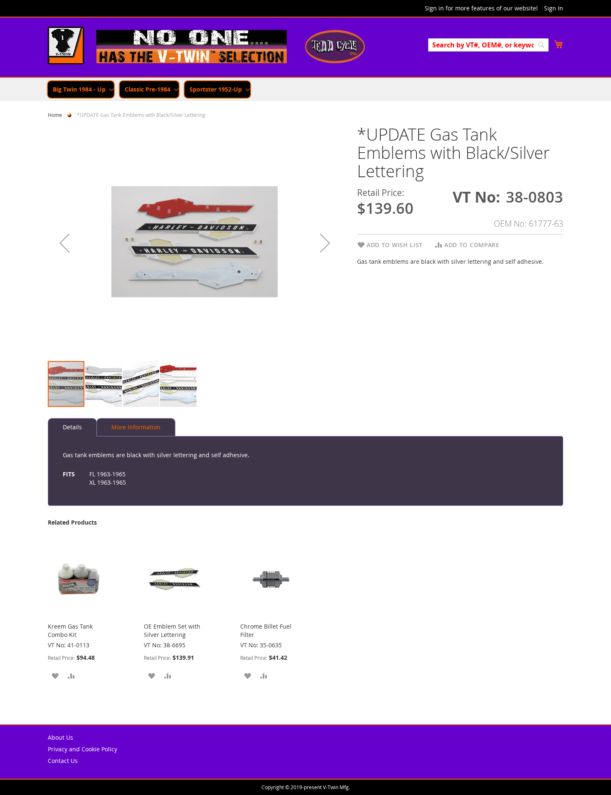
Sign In (553, 8)
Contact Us (63, 761)
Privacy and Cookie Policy (82, 749)
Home (55, 114)
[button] (64, 242)
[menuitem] (81, 89)
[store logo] (66, 47)
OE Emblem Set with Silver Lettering (172, 630)
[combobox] (488, 45)
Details (72, 427)
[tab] (72, 427)
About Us (60, 737)
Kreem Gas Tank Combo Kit (70, 630)
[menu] (305, 89)
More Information (135, 427)
